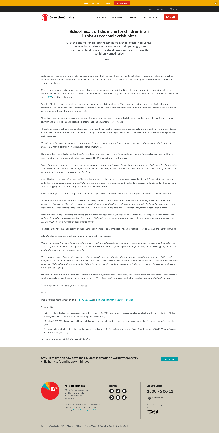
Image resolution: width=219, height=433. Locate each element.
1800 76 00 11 (160, 391)
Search (175, 9)
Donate (170, 17)
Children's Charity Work (86, 426)
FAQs (63, 426)
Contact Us (161, 9)
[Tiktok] (124, 397)
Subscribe (169, 359)
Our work (117, 17)
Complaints (54, 426)
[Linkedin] (124, 391)
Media (150, 9)
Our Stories (100, 17)
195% (49, 97)
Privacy (44, 426)
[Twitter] (118, 391)
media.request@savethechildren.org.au (114, 299)
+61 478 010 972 (84, 299)
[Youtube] (118, 397)
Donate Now (122, 3)
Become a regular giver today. (97, 3)
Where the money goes (75, 385)
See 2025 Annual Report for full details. (87, 410)
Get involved (150, 17)
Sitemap (70, 426)
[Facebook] (111, 391)
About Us (133, 17)
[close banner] (215, 3)
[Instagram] (111, 397)
